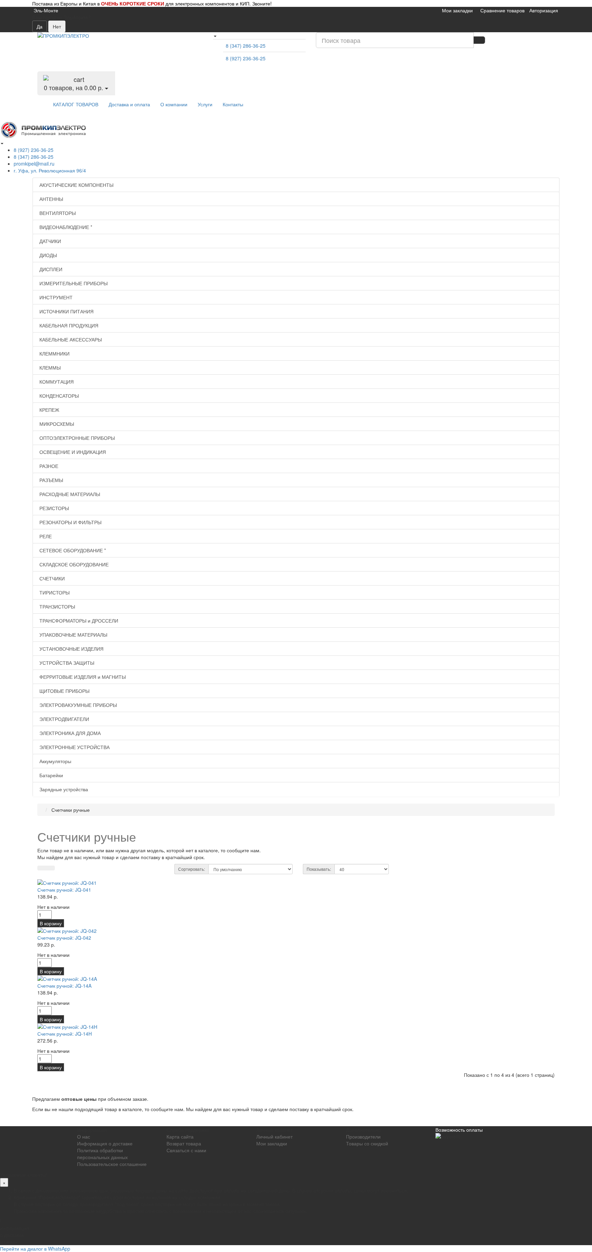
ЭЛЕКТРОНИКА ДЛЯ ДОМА (69, 733)
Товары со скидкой (367, 1143)
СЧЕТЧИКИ (51, 578)
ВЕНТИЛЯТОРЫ (57, 212)
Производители (363, 1136)
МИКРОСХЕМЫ (56, 423)
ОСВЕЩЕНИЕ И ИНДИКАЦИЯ (72, 451)
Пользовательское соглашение (112, 1163)
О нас (83, 1136)
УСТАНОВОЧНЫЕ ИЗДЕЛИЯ (70, 648)
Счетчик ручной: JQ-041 (64, 889)
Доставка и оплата (129, 104)
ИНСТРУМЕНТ (55, 297)
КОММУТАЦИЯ (56, 381)
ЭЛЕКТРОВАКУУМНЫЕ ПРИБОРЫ (77, 704)
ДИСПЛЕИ (50, 269)
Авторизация (543, 10)
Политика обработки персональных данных (102, 1153)
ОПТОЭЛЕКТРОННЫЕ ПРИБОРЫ (76, 437)
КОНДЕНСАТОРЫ (58, 395)
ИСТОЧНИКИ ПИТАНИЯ (66, 311)
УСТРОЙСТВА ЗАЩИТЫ (66, 662)
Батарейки (50, 775)
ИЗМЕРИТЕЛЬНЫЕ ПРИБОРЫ (73, 283)
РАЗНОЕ (48, 465)
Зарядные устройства (63, 789)
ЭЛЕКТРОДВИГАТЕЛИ (63, 718)
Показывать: (319, 869)
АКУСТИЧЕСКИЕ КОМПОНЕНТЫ (75, 184)
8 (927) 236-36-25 (246, 58)
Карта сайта (180, 1136)
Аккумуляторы (54, 761)
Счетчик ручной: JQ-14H (64, 1033)
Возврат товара (183, 1143)
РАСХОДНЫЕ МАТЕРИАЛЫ (69, 494)
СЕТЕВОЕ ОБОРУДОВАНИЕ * (72, 550)
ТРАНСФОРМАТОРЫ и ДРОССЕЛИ (78, 620)
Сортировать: (191, 869)
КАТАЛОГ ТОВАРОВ (75, 104)
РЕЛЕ (45, 536)
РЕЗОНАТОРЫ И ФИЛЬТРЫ (69, 522)
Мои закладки (271, 1143)
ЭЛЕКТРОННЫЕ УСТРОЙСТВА (74, 747)
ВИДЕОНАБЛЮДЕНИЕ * (65, 227)
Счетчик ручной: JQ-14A (64, 985)
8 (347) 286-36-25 (246, 45)
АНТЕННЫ (50, 198)
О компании (173, 104)
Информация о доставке (105, 1143)
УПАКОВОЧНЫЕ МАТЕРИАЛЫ (72, 634)
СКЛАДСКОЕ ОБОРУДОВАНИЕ (73, 564)
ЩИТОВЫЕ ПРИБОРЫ (63, 690)
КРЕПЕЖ (48, 409)
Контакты (233, 104)
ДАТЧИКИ (49, 241)
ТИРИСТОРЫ (54, 592)
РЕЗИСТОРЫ (53, 508)
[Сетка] (50, 868)
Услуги (205, 104)
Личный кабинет (274, 1136)
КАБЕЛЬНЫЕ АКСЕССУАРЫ (70, 339)
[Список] (41, 868)
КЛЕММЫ (49, 367)
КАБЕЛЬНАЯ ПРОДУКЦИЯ (68, 325)
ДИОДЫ (47, 255)
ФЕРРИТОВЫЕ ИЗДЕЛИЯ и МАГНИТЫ (82, 676)
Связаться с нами (186, 1150)
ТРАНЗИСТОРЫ (56, 606)
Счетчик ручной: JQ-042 (64, 937)
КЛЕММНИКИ (54, 353)
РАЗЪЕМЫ (50, 480)
